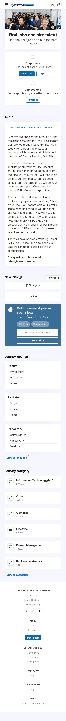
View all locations (17, 457)
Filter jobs (34, 285)
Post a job (27, 73)
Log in (41, 73)
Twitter (26, 611)
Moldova (15, 446)
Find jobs (33, 99)
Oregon (14, 403)
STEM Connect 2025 (33, 703)
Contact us (33, 595)
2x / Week (45, 317)
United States (18, 434)
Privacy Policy (33, 604)
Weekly (32, 317)
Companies (33, 630)
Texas (13, 414)
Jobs (33, 625)
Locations (33, 657)
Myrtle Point (17, 371)
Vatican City (17, 440)
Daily (21, 317)
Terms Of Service (33, 600)
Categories (33, 661)
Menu (7, 4)
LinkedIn (33, 611)
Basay (13, 383)
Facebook (39, 611)
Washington (16, 377)
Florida (14, 409)
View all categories (17, 575)
